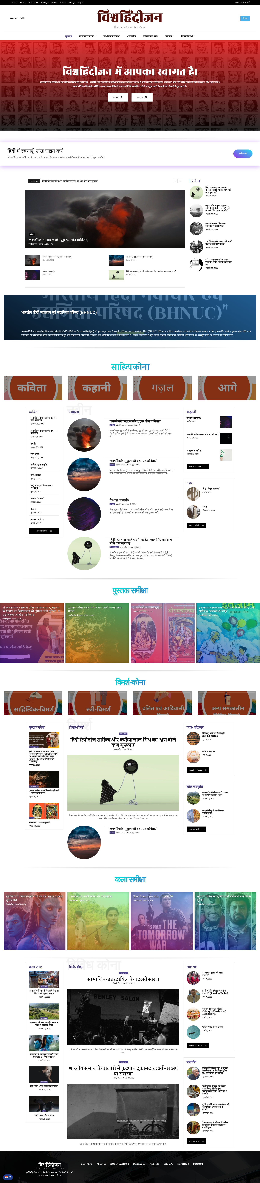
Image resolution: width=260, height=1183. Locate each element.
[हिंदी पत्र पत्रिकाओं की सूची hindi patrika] (193, 738)
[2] (97, 388)
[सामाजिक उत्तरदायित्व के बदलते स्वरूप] (123, 1017)
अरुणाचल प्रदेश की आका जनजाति (212, 974)
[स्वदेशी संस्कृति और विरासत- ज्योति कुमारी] (193, 816)
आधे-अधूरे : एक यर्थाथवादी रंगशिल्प (44, 1086)
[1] (33, 388)
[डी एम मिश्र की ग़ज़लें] (193, 494)
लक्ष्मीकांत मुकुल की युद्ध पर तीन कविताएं (59, 181)
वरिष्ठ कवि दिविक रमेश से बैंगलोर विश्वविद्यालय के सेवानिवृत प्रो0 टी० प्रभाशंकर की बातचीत (215, 1071)
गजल (204, 506)
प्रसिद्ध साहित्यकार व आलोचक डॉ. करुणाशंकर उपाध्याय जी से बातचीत (215, 1107)
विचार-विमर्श (114, 547)
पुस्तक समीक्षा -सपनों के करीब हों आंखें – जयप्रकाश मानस (44, 792)
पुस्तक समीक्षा (34, 747)
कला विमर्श (44, 987)
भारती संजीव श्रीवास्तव (75, 615)
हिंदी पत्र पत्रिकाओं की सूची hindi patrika (213, 734)
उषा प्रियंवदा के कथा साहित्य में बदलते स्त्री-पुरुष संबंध (218, 243)
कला (44, 1050)
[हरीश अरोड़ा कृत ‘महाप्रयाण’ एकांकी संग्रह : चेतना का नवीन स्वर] (196, 264)
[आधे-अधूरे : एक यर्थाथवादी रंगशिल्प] (44, 1074)
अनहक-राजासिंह (194, 450)
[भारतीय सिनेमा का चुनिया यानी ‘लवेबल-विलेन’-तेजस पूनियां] (225, 921)
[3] (162, 388)
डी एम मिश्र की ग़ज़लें (211, 488)
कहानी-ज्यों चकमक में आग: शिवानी (202, 434)
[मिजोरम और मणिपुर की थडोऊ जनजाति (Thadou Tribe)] (193, 996)
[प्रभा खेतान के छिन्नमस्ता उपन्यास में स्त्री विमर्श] (196, 228)
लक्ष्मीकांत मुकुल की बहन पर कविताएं (139, 257)
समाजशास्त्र (123, 973)
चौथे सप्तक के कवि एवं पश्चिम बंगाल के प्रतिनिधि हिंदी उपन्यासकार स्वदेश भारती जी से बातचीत (214, 1090)
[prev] (176, 181)
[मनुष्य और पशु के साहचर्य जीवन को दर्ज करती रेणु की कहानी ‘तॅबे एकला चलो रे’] (196, 210)
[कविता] (227, 388)
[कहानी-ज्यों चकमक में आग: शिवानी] (226, 438)
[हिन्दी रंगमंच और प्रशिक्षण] (44, 1104)
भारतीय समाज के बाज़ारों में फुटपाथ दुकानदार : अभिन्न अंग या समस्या (123, 1070)
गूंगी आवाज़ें (36, 475)
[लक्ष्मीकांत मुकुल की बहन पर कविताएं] (116, 260)
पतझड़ (34, 509)
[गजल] (193, 512)
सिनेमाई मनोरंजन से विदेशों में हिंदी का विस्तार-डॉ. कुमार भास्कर (44, 992)
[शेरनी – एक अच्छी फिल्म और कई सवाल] (98, 921)
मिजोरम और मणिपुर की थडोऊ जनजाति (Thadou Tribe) (215, 992)
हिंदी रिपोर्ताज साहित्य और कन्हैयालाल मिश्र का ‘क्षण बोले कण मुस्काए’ (151, 271)
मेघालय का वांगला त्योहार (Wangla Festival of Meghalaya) (214, 1011)
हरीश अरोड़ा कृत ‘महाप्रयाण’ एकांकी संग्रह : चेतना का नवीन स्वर (218, 262)
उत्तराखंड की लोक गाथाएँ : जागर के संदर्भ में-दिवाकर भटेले (215, 794)
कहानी (112, 504)
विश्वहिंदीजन (33, 244)
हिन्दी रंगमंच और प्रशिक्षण (44, 1115)
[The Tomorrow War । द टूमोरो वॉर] (162, 921)
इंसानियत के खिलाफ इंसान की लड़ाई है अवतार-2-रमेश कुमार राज (44, 1055)
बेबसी (33, 443)
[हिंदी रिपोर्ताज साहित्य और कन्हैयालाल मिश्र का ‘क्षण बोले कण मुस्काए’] (116, 275)
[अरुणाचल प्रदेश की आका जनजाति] (193, 978)
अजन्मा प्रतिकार (38, 519)
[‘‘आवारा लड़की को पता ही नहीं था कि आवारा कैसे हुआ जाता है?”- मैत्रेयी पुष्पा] (193, 1127)
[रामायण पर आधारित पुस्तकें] (163, 633)
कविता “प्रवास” (37, 498)
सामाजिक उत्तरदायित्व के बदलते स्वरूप (123, 979)
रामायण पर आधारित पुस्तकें (39, 822)
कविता (32, 234)
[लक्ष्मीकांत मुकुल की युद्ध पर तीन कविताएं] (105, 219)
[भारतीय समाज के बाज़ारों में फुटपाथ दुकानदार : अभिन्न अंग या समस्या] (123, 1111)
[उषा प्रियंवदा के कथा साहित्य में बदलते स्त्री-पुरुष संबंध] (196, 246)
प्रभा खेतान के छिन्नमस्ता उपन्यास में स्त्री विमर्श (215, 225)
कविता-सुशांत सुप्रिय (39, 464)
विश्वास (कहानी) (49, 271)
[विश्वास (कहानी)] (32, 275)
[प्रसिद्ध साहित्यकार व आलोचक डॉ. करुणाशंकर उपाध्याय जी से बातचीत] (193, 1109)
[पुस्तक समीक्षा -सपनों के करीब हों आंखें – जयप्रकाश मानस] (97, 633)
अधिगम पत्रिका (208, 751)
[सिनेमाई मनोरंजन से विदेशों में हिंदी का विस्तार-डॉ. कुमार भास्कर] (44, 979)
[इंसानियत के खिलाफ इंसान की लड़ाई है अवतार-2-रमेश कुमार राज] (34, 921)
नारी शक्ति (35, 454)
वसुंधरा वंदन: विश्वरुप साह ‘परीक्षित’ (42, 487)
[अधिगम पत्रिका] (193, 756)
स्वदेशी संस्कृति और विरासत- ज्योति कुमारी (213, 812)
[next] (180, 181)
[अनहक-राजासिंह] (226, 455)
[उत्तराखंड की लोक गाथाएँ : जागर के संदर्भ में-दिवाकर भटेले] (193, 798)
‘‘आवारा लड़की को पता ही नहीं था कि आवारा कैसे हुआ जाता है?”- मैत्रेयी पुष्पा (215, 1125)
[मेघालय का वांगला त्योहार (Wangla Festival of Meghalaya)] (193, 1014)
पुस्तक (32, 818)
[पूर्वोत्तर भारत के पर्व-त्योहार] (193, 1032)
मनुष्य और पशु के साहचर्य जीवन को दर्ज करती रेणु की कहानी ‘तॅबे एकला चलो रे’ (217, 208)
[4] (227, 703)
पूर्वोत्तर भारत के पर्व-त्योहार (212, 1027)
